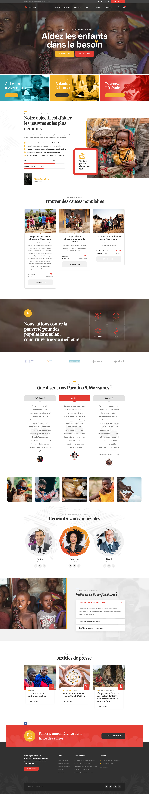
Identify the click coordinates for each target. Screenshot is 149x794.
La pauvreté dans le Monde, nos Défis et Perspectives (78, 696)
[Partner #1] (29, 361)
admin (38, 690)
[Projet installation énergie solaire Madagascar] (108, 221)
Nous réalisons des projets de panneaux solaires (45, 155)
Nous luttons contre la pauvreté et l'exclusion (44, 146)
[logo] (30, 7)
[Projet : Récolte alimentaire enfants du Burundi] (74, 221)
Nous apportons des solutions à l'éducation (43, 152)
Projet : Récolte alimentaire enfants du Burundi (74, 239)
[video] (28, 313)
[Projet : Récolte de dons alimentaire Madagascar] (40, 221)
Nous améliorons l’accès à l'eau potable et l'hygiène (46, 149)
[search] (119, 7)
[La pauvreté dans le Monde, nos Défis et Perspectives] (81, 677)
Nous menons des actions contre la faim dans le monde (48, 143)
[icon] (98, 1)
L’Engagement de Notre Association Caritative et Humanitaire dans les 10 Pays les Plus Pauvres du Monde (46, 698)
